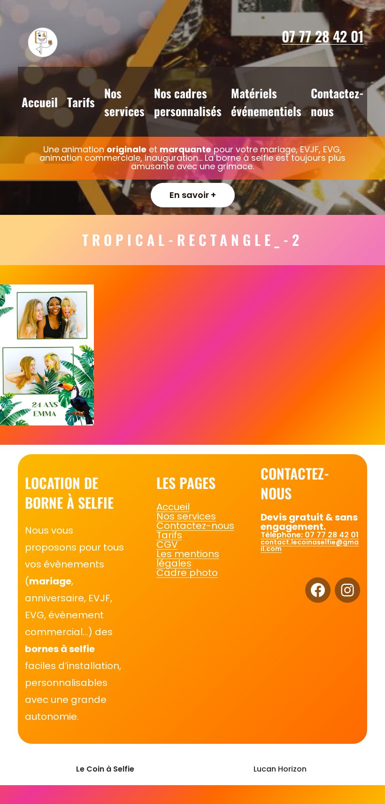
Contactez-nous (195, 525)
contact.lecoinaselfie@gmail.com (310, 545)
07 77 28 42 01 (323, 36)
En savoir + (192, 195)
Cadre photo (187, 572)
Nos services (186, 516)
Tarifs (169, 535)
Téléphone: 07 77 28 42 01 (310, 534)
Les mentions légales (187, 558)
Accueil (173, 506)
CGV (167, 544)
